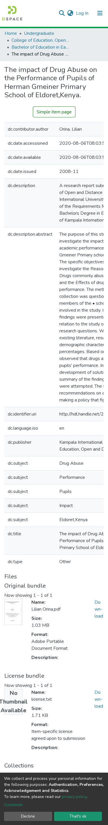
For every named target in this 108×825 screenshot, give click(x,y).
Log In (83, 13)
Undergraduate (39, 33)
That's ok (77, 816)
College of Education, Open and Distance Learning (40, 40)
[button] (70, 13)
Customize (13, 804)
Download (98, 609)
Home (11, 33)
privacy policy (74, 796)
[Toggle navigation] (100, 13)
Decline (28, 816)
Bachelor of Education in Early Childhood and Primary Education (40, 47)
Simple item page (54, 112)
